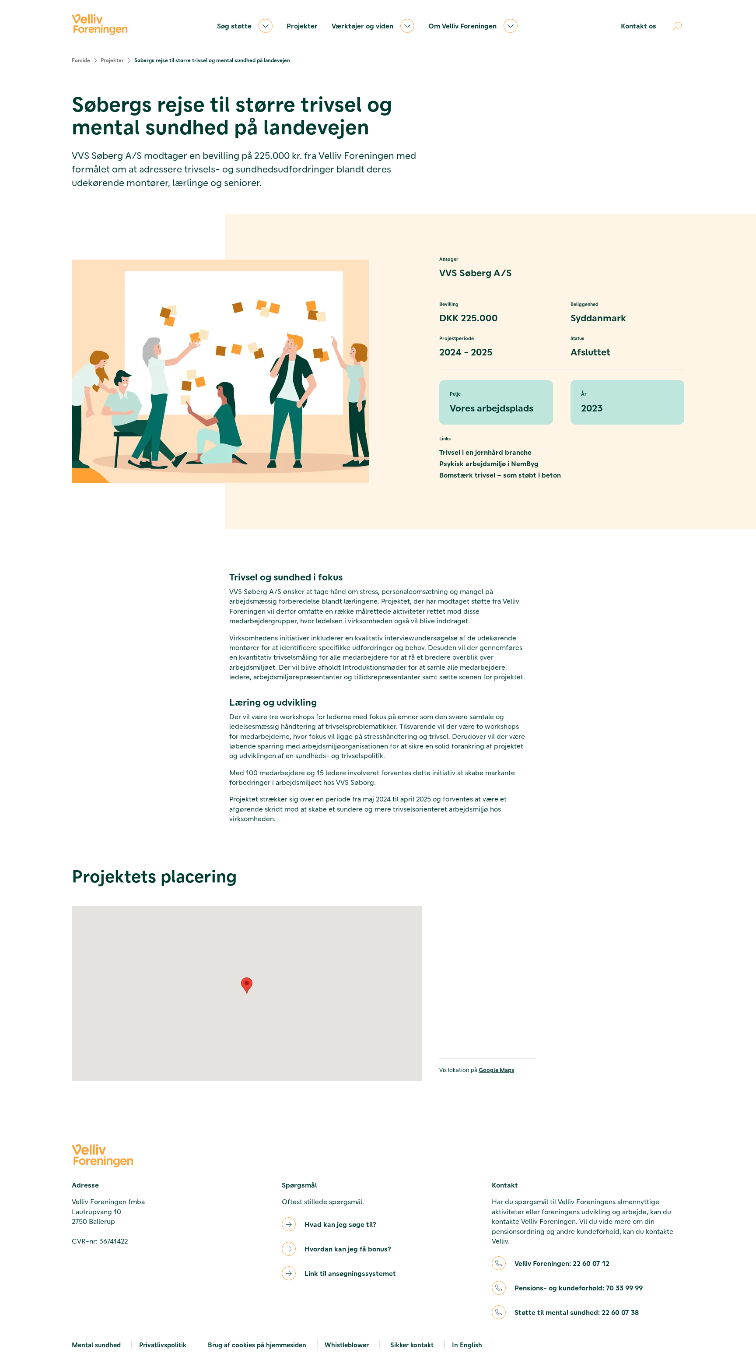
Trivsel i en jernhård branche (485, 452)
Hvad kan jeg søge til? (340, 1224)
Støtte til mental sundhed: (576, 1312)
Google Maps (496, 1069)
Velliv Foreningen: (561, 1263)
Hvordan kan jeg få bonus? (347, 1248)
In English (467, 1345)
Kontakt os (638, 25)
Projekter (302, 25)
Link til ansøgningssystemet (350, 1273)
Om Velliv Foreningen (462, 25)
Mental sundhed (96, 1345)
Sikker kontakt (412, 1345)
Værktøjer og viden (362, 25)
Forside (81, 60)
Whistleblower (347, 1345)
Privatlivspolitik (162, 1345)
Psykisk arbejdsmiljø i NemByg (489, 463)
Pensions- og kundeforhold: (578, 1287)
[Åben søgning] (677, 26)
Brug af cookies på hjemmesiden (257, 1345)
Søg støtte (234, 25)
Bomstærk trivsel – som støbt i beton (500, 475)
